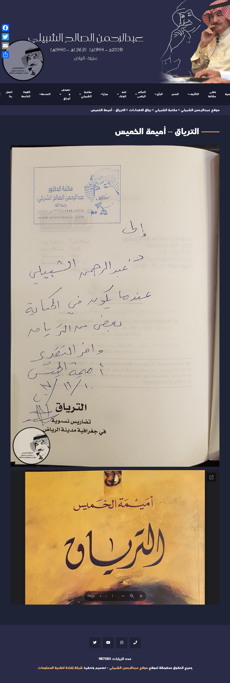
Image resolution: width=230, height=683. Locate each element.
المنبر (175, 94)
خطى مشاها (212, 94)
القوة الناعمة (25, 94)
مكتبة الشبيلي (86, 94)
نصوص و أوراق (65, 94)
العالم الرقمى (141, 94)
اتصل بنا (9, 94)
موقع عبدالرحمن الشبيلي (128, 668)
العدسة (46, 94)
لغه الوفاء (122, 94)
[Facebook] (5, 27)
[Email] (5, 45)
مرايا (105, 94)
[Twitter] (5, 36)
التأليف (194, 94)
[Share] (5, 54)
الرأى (160, 94)
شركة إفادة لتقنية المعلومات (60, 668)
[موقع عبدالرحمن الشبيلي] (115, 41)
